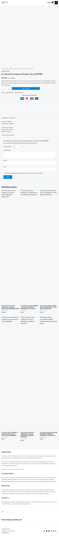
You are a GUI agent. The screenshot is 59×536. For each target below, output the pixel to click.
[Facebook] (44, 531)
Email (5, 166)
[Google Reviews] (53, 531)
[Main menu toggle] (56, 2)
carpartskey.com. (6, 532)
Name (5, 160)
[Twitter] (49, 531)
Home (3, 68)
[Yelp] (55, 531)
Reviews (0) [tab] (12, 117)
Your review (7, 150)
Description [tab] (5, 117)
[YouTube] (46, 531)
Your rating (7, 146)
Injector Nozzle (8, 68)
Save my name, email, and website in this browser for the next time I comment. (24, 173)
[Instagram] (51, 531)
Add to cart (26, 88)
